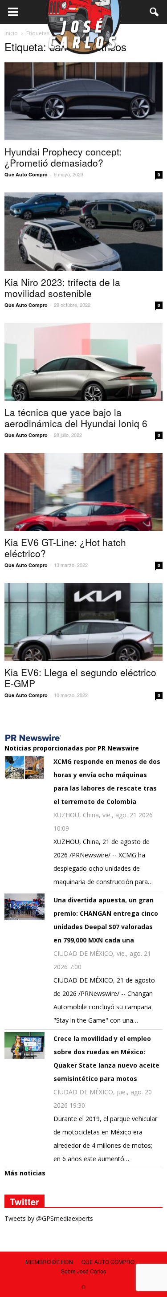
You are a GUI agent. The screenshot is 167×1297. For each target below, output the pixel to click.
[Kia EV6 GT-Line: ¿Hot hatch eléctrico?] (83, 492)
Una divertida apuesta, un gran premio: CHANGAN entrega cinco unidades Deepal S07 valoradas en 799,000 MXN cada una (105, 920)
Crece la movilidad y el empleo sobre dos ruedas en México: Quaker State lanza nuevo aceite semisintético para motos (106, 1058)
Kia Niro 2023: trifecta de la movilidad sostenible (62, 287)
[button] (154, 12)
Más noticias (24, 1173)
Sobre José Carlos (83, 1271)
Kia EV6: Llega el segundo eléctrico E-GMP (80, 677)
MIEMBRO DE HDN (49, 1261)
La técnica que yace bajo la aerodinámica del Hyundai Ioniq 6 (75, 417)
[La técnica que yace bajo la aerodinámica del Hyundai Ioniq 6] (83, 362)
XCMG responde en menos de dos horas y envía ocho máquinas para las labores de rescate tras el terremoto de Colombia (106, 781)
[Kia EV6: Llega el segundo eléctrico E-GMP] (83, 622)
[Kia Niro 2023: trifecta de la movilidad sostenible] (83, 231)
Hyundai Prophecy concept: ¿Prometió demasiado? (63, 157)
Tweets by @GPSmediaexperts (48, 1218)
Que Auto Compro (26, 174)
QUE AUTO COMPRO (107, 1261)
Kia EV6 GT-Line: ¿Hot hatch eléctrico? (65, 547)
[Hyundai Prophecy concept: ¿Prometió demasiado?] (83, 101)
